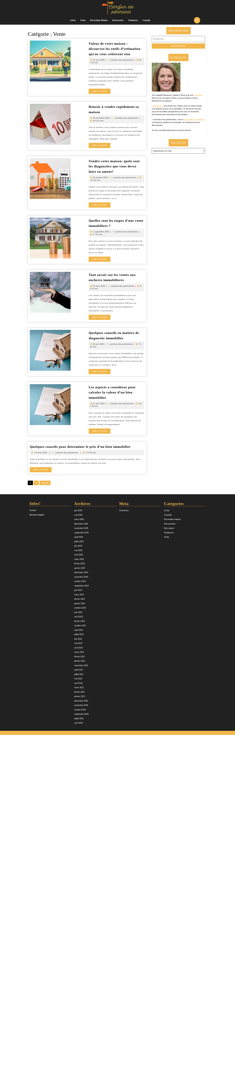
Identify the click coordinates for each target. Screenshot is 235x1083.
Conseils (146, 20)
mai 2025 (78, 550)
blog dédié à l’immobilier (194, 119)
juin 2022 (78, 639)
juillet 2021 (79, 674)
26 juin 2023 (98, 344)
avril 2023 (78, 616)
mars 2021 (79, 687)
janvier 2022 (79, 661)
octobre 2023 (80, 608)
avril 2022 (78, 648)
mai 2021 (78, 678)
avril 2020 (78, 723)
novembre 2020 (81, 705)
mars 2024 (79, 594)
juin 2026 (78, 510)
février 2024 (79, 599)
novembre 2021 (81, 665)
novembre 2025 (81, 528)
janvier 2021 (79, 696)
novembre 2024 (81, 577)
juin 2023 (78, 612)
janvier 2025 (79, 568)
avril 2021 (78, 683)
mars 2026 (79, 519)
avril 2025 (78, 554)
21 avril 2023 (99, 404)
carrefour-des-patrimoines (122, 60)
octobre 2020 (80, 709)
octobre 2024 (80, 581)
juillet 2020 (79, 718)
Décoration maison (99, 20)
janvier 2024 (79, 603)
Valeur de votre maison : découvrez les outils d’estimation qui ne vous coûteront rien (114, 49)
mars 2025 (79, 559)
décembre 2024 (81, 572)
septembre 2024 (81, 586)
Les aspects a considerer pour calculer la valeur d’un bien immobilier (112, 392)
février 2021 (79, 692)
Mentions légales (36, 515)
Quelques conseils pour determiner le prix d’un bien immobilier (80, 446)
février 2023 (79, 621)
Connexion (124, 510)
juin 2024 (78, 590)
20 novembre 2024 (101, 118)
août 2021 (78, 670)
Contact (32, 510)
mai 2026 (78, 515)
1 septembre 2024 (101, 232)
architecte (198, 95)
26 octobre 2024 (100, 178)
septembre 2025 (81, 532)
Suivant (45, 483)
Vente (82, 20)
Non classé (169, 528)
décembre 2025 (81, 524)
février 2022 (79, 656)
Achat (72, 20)
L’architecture (157, 106)
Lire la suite (101, 92)
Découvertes (117, 20)
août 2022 (78, 630)
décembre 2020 (81, 701)
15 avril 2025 (99, 60)
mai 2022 (78, 643)
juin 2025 (78, 546)
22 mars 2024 (99, 286)
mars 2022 (79, 652)
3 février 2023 (40, 453)
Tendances (133, 20)
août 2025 (78, 537)
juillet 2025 (79, 541)
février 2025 (79, 563)
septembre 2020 (81, 714)
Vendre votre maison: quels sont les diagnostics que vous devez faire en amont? (114, 166)
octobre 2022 (80, 625)
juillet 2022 (79, 634)
